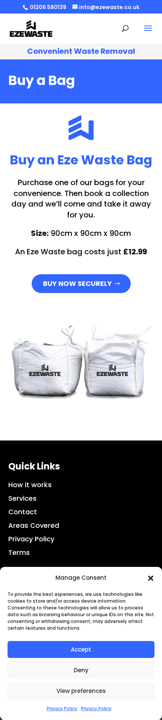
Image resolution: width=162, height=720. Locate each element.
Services (22, 498)
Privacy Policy (62, 708)
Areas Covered (33, 525)
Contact (22, 511)
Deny (81, 670)
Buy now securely (77, 283)
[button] (150, 578)
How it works (30, 484)
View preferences (81, 691)
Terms (19, 552)
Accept (81, 649)
